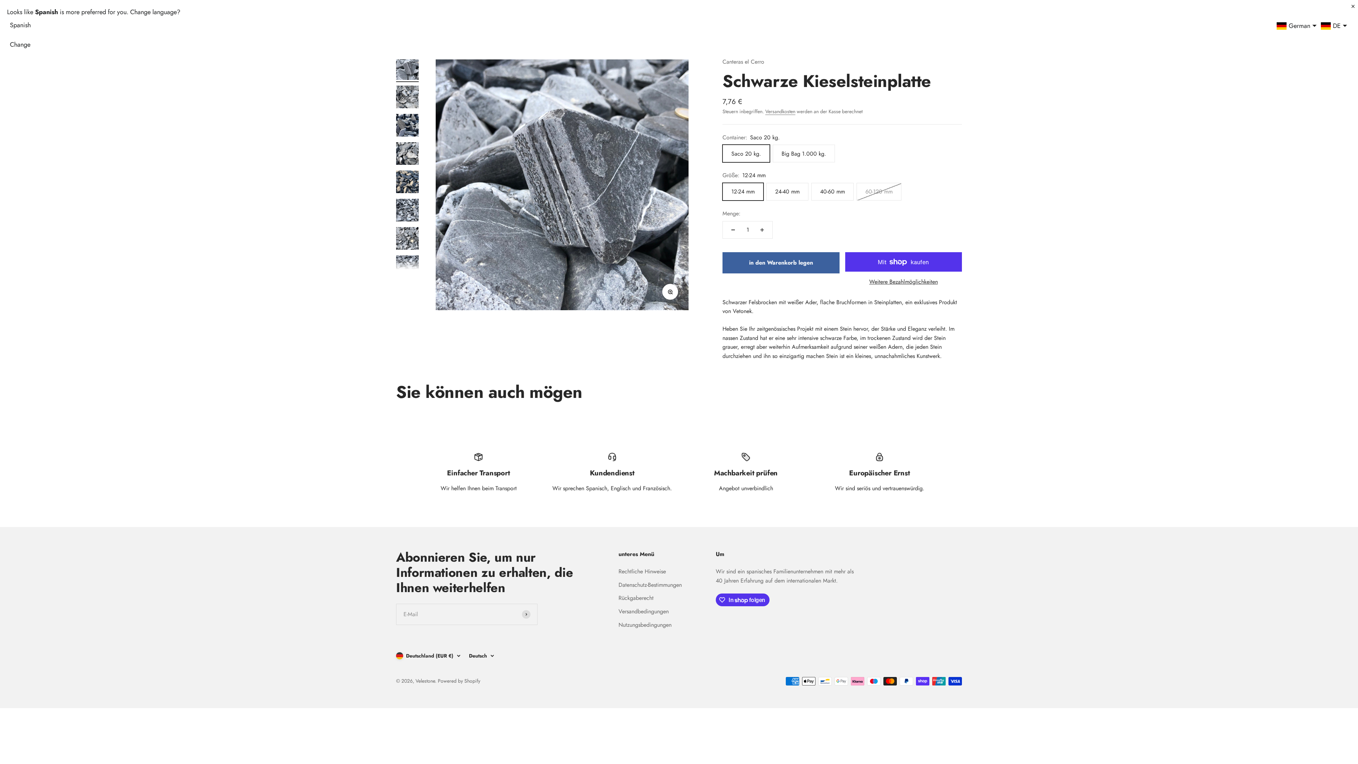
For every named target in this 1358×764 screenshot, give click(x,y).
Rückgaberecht (636, 598)
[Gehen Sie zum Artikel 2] (407, 98)
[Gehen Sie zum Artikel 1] (407, 69)
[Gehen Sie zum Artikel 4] (407, 154)
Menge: (731, 213)
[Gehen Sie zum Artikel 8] (407, 267)
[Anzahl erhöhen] (762, 229)
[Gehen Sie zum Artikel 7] (407, 239)
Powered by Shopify (459, 680)
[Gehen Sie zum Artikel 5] (407, 182)
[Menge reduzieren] (733, 229)
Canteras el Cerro (743, 62)
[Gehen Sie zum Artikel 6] (407, 211)
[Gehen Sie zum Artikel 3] (407, 126)
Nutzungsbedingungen (645, 625)
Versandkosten (780, 111)
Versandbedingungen (644, 611)
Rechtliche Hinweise (642, 571)
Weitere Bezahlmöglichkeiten (903, 282)
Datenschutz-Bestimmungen (650, 585)
